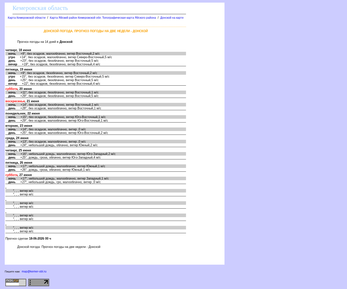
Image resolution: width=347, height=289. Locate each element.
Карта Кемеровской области (27, 17)
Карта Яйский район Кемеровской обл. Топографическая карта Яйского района (103, 17)
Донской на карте (172, 17)
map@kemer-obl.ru (34, 271)
